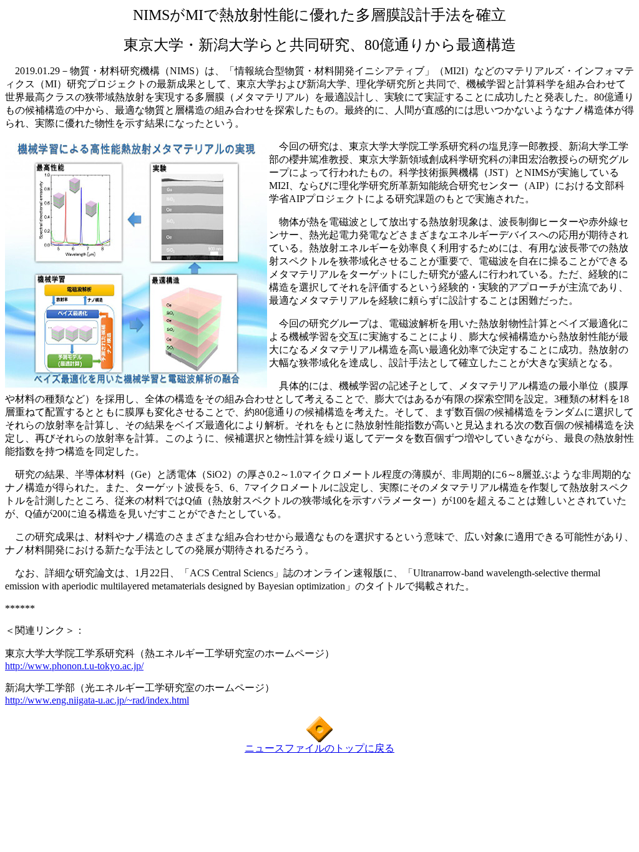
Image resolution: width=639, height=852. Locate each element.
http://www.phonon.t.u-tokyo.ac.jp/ (74, 666)
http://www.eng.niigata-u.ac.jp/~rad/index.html (97, 700)
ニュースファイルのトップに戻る (319, 748)
